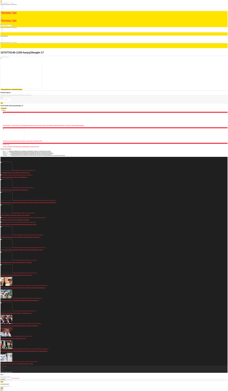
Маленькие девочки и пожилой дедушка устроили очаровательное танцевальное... (24, 351)
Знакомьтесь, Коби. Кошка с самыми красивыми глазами (16, 363)
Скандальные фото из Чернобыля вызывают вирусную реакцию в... (19, 300)
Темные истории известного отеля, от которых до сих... (16, 313)
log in (2, 381)
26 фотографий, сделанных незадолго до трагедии (15, 215)
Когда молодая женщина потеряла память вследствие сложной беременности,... (23, 287)
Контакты (5, 366)
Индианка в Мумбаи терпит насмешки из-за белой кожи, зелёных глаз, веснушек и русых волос (30, 151)
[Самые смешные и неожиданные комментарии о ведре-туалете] (6, 144)
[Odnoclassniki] (3, 7)
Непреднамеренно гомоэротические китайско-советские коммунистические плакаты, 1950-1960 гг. (28, 202)
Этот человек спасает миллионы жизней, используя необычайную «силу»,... (22, 249)
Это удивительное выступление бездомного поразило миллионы (19, 325)
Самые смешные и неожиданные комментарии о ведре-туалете (21, 146)
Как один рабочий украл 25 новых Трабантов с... (14, 177)
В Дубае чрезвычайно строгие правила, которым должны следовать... (20, 237)
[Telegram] (3, 8)
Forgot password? (15, 378)
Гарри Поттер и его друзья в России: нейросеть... (14, 190)
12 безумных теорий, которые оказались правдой (14, 219)
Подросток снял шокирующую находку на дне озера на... (16, 275)
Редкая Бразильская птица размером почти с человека (16, 262)
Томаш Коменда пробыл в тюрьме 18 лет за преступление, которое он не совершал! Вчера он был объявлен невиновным (38, 155)
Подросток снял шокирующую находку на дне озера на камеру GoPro (22, 141)
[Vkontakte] (3, 6)
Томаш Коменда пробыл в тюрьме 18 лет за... (13, 338)
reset (2, 387)
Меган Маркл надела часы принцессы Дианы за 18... (15, 172)
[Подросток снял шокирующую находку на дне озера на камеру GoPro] (13, 138)
